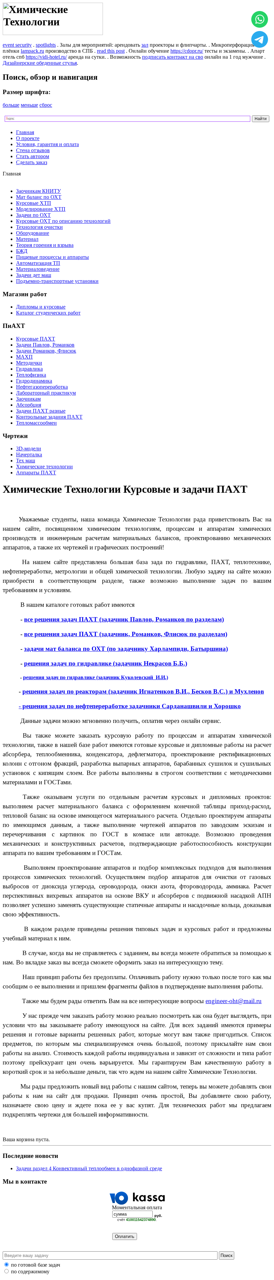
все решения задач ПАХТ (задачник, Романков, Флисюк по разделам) (125, 633)
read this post (111, 51)
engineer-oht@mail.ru (234, 1000)
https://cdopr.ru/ (186, 51)
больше (11, 105)
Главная (25, 132)
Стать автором (32, 156)
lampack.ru (32, 51)
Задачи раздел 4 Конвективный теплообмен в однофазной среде (89, 1168)
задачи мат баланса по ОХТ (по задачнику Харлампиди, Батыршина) (126, 648)
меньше (29, 105)
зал (144, 45)
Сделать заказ (31, 162)
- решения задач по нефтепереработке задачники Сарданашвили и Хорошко (130, 706)
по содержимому (30, 1271)
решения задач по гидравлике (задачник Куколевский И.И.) (95, 677)
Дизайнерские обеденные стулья (40, 63)
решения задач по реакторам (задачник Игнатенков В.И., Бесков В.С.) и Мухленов (143, 691)
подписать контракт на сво (172, 57)
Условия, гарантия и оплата (47, 144)
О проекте (27, 138)
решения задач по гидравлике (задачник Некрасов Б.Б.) (105, 663)
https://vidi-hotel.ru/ (46, 57)
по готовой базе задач (35, 1265)
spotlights (46, 45)
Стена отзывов (33, 150)
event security (17, 45)
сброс (45, 105)
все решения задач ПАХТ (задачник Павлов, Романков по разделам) (124, 619)
